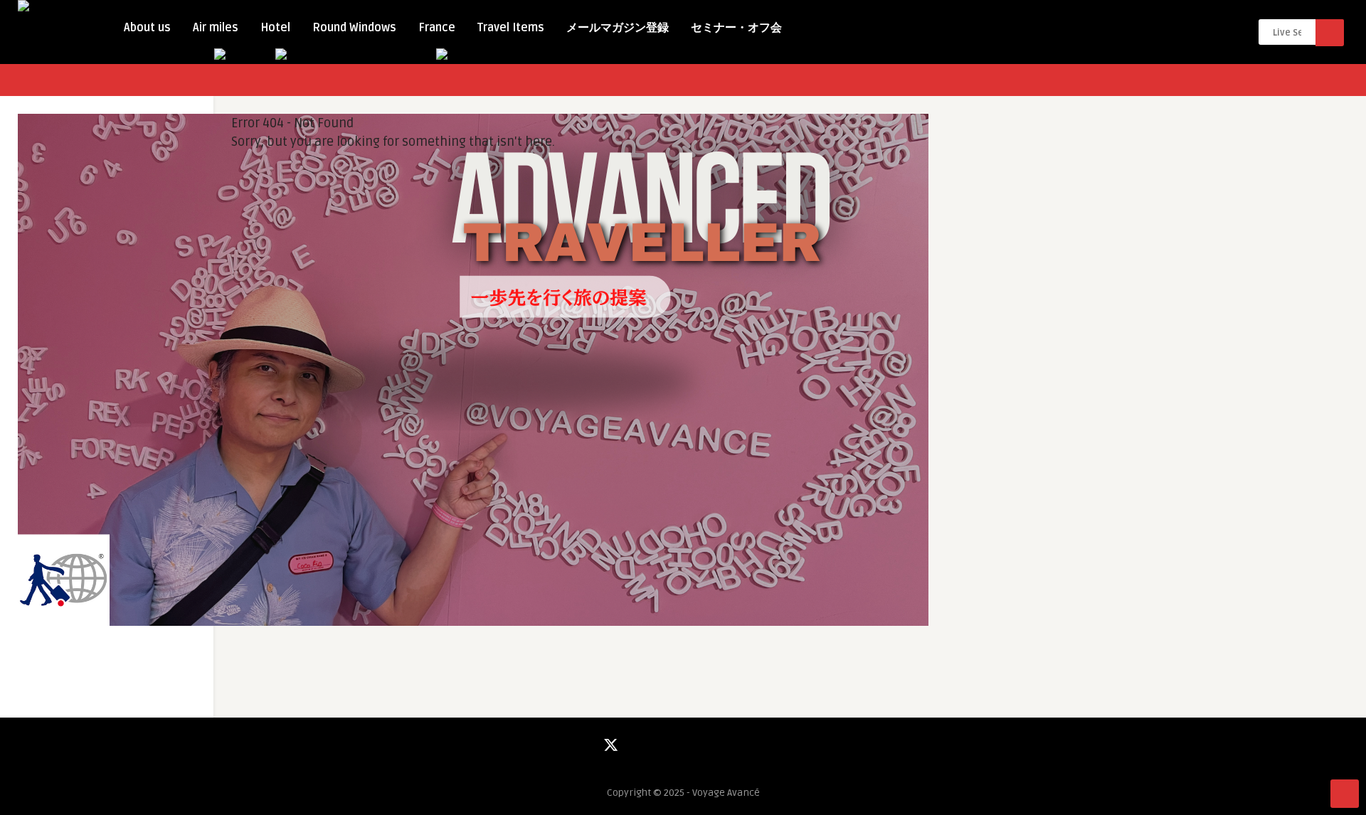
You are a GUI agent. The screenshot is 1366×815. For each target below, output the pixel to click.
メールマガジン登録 (617, 28)
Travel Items (510, 28)
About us (147, 28)
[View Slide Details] (473, 623)
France (436, 28)
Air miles (215, 28)
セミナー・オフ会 (736, 28)
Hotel (275, 28)
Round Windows (354, 28)
